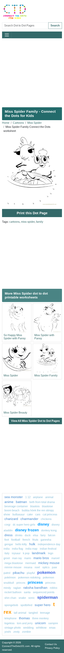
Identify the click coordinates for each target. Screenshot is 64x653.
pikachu (18, 573)
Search (55, 25)
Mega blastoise (13, 563)
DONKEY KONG (49, 530)
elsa (35, 535)
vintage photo (12, 627)
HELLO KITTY (21, 544)
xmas (52, 627)
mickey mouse (49, 563)
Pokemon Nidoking (29, 577)
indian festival (48, 548)
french (26, 539)
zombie (26, 631)
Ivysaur (16, 553)
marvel (55, 558)
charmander (29, 519)
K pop (26, 553)
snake (22, 597)
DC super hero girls (24, 524)
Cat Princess (50, 514)
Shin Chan (10, 597)
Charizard (11, 519)
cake (30, 514)
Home (5, 122)
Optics (45, 567)
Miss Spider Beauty (15, 412)
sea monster (14, 497)
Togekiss (9, 623)
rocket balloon (13, 592)
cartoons (14, 221)
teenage (45, 612)
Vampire (53, 623)
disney (43, 524)
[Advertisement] (32, 71)
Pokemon (46, 572)
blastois (35, 506)
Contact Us (51, 644)
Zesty (16, 631)
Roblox (53, 587)
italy (6, 553)
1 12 (28, 497)
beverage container (16, 506)
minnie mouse (13, 567)
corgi (7, 524)
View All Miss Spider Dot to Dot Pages (35, 420)
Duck (28, 535)
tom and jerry (25, 623)
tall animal (20, 612)
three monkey (40, 618)
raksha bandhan (35, 587)
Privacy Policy (52, 648)
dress (8, 535)
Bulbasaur (18, 514)
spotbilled (26, 605)
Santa (27, 592)
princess (35, 582)
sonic (31, 597)
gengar (8, 544)
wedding (28, 627)
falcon (51, 535)
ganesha (46, 539)
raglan (17, 587)
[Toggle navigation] (7, 35)
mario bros (41, 558)
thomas (24, 618)
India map (31, 548)
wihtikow (41, 627)
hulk (32, 544)
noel (37, 567)
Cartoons (18, 122)
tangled (33, 612)
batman (21, 502)
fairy (43, 535)
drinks (18, 535)
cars (37, 514)
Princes (20, 582)
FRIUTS (35, 539)
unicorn (40, 623)
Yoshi (7, 631)
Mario (27, 558)
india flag (17, 548)
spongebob (11, 605)
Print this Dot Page (32, 213)
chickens (46, 519)
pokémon (10, 577)
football (15, 539)
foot (6, 539)
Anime (8, 502)
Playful (31, 572)
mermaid (30, 563)
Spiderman (47, 597)
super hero (43, 605)
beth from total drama (42, 502)
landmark (39, 553)
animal (49, 497)
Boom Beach (11, 510)
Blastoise (47, 506)
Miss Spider (34, 122)
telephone (10, 618)
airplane (38, 497)
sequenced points (43, 592)
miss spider (28, 221)
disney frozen (27, 530)
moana (28, 567)
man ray (17, 558)
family (39, 221)
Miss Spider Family (46, 375)
